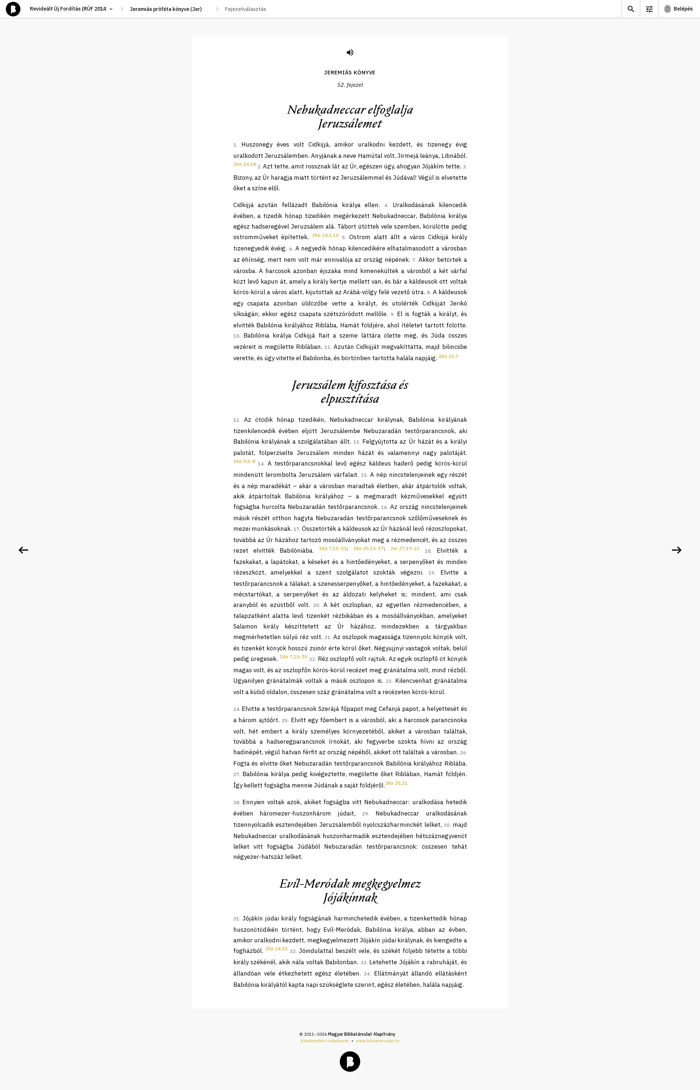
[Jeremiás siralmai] (676, 550)
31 (236, 919)
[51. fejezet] (23, 550)
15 (364, 475)
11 (327, 347)
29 (365, 814)
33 (363, 962)
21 (327, 637)
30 (447, 825)
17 (296, 529)
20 (316, 605)
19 (431, 573)
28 (236, 802)
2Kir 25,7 (448, 356)
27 (236, 774)
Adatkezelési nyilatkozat (325, 1040)
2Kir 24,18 (244, 164)
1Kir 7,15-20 (293, 657)
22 (312, 659)
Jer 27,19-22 (405, 548)
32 (293, 951)
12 (236, 420)
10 (236, 336)
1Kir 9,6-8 (244, 461)
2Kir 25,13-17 (368, 548)
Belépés (683, 8)
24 (236, 709)
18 (428, 551)
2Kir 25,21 (396, 783)
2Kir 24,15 (276, 949)
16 (384, 507)
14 (261, 464)
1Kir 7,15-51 (333, 548)
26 (463, 753)
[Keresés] (631, 9)
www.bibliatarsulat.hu (378, 1040)
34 (367, 974)
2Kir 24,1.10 (325, 235)
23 (389, 681)
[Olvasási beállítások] (649, 9)
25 (285, 720)
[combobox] (169, 9)
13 (356, 442)
